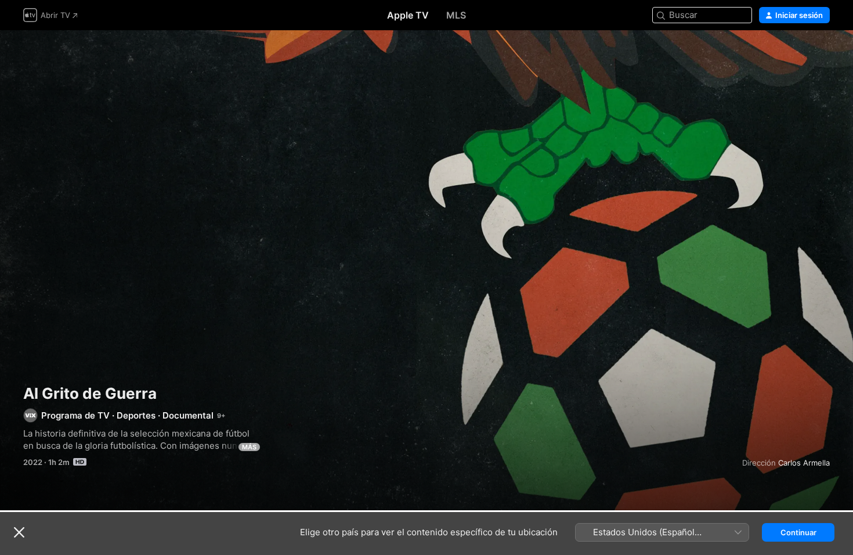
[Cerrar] (19, 532)
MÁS (249, 447)
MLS (456, 15)
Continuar (798, 532)
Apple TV (408, 15)
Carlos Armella (804, 462)
